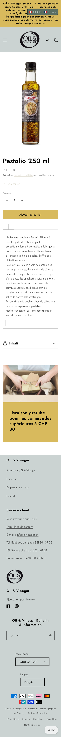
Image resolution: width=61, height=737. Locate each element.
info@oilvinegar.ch (27, 534)
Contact (11, 496)
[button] (5, 39)
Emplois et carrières (18, 487)
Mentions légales (32, 724)
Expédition (52, 719)
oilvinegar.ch (19, 708)
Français (28, 682)
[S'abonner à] (50, 635)
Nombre (7, 193)
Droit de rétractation (37, 713)
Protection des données (18, 719)
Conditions (38, 719)
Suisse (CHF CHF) (29, 661)
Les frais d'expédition (23, 175)
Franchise (12, 479)
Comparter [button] (13, 183)
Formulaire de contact (20, 526)
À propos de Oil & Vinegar (21, 470)
